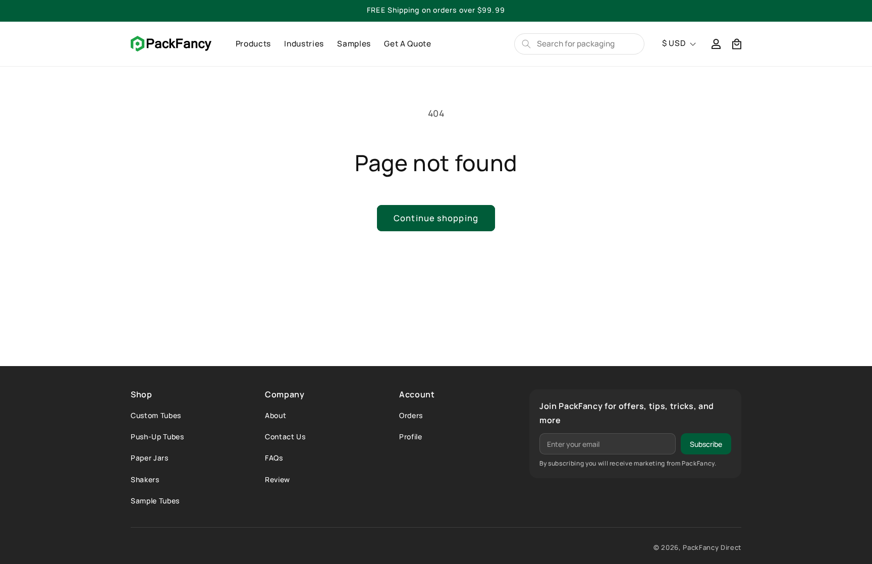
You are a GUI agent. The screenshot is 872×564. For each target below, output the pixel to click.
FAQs (274, 458)
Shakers (145, 479)
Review (277, 479)
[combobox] (586, 43)
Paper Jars (150, 458)
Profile (410, 436)
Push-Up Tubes (157, 436)
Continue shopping (436, 218)
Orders (411, 415)
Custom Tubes (156, 415)
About (275, 415)
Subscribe (706, 444)
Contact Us (285, 436)
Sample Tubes (155, 500)
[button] (736, 43)
